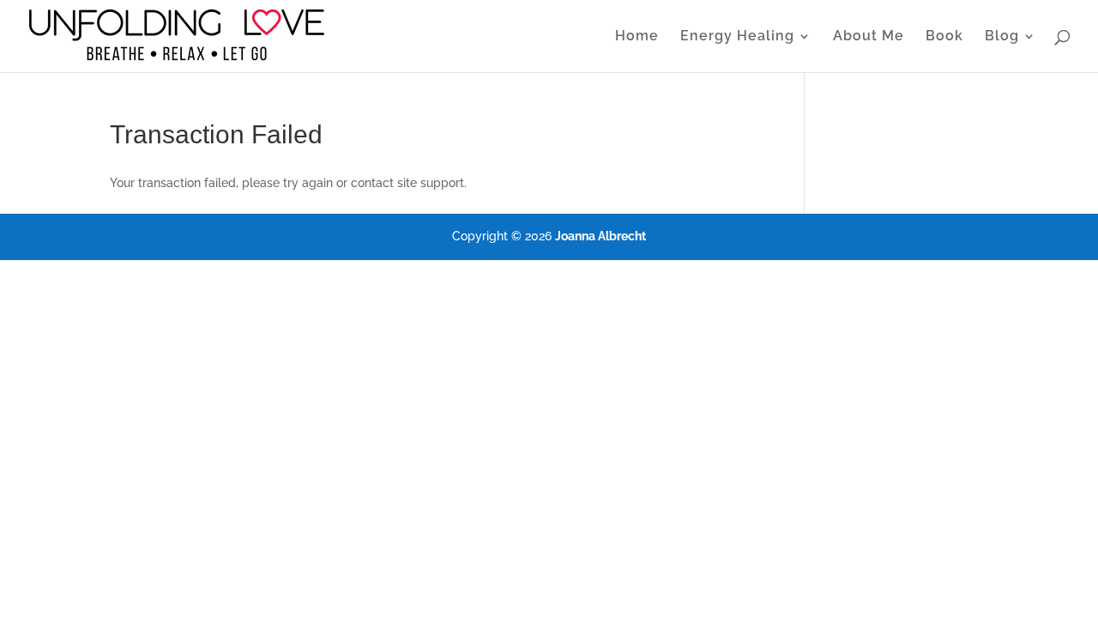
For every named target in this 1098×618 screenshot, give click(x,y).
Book (944, 37)
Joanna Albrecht (600, 236)
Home (637, 37)
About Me (868, 37)
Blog (1002, 37)
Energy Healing (737, 37)
